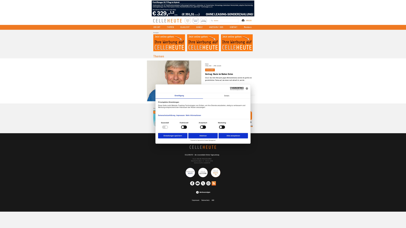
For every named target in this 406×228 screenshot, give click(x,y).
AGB (213, 200)
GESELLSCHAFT (210, 70)
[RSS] (214, 183)
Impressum (195, 200)
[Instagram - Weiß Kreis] (208, 183)
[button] (200, 27)
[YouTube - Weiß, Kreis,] (197, 183)
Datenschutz (205, 200)
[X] (203, 183)
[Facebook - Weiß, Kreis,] (192, 183)
